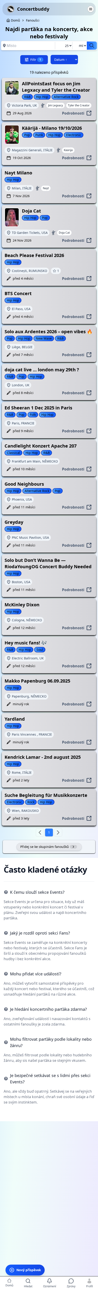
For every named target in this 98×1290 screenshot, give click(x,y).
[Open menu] (90, 9)
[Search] (92, 46)
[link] (32, 20)
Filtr (35, 59)
